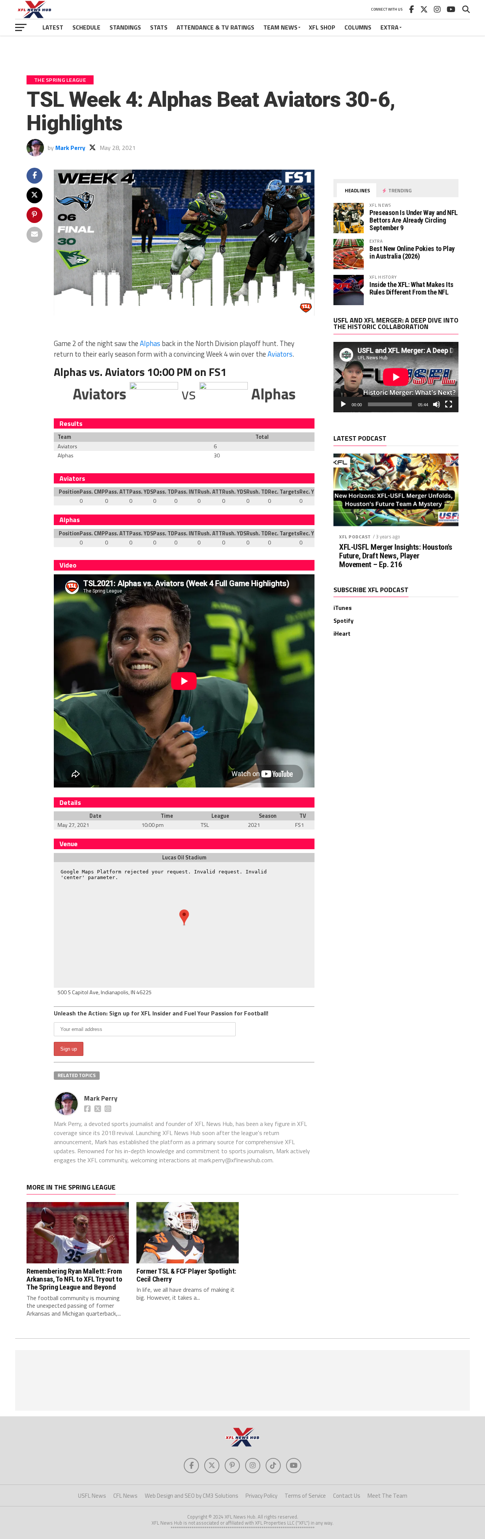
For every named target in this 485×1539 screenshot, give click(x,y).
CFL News (125, 1495)
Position (67, 492)
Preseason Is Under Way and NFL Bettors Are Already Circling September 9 (413, 220)
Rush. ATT (207, 492)
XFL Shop (322, 27)
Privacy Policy (261, 1495)
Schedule (86, 27)
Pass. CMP (90, 492)
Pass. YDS (138, 492)
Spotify (343, 620)
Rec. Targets (281, 492)
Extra (389, 27)
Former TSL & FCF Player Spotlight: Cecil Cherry (186, 1275)
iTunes (342, 607)
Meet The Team (387, 1495)
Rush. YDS (231, 492)
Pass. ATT (114, 492)
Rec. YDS (307, 492)
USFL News (92, 1495)
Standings (125, 27)
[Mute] (436, 404)
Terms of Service (305, 1495)
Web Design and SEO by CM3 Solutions (191, 1495)
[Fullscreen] (448, 404)
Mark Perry (70, 147)
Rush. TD (254, 492)
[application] (395, 377)
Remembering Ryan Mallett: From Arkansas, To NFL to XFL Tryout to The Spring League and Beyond (74, 1279)
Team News (280, 27)
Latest (52, 27)
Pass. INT (183, 492)
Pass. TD (161, 492)
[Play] (343, 404)
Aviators (280, 354)
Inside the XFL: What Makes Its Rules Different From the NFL (411, 288)
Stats (158, 27)
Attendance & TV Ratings (215, 27)
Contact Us (346, 1495)
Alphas (150, 343)
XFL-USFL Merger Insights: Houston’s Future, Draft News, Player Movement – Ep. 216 (395, 556)
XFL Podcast (355, 536)
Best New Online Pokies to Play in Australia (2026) (412, 252)
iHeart (341, 633)
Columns (357, 27)
